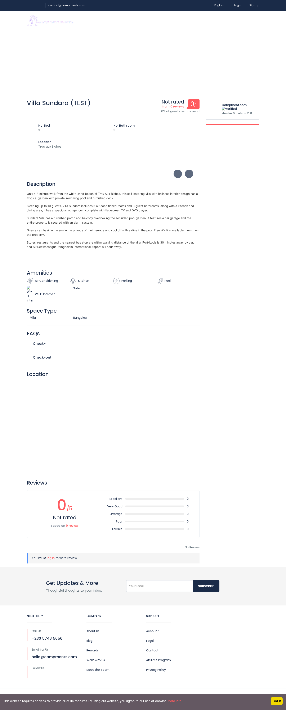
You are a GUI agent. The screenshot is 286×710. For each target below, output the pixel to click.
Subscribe (206, 586)
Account (152, 631)
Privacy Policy (156, 670)
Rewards (92, 650)
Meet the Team (98, 670)
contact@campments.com (66, 5)
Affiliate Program (158, 660)
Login (237, 5)
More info (175, 701)
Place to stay (159, 20)
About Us (92, 631)
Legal (150, 641)
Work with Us (95, 660)
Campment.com (234, 105)
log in (51, 558)
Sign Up (254, 5)
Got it (276, 701)
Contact (152, 650)
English (219, 5)
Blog (89, 641)
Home (138, 20)
